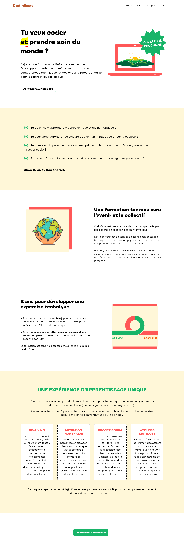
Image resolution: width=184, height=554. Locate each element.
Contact (164, 5)
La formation (131, 5)
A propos (150, 5)
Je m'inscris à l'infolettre (38, 88)
